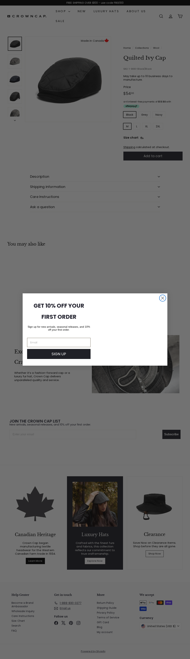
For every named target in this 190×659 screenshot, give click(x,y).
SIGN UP (59, 354)
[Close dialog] (162, 298)
